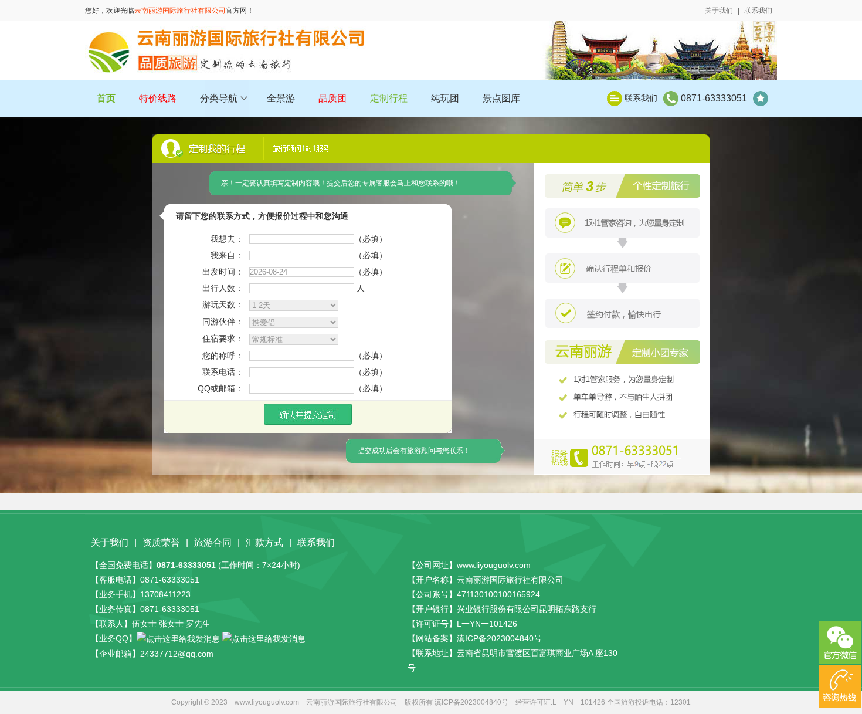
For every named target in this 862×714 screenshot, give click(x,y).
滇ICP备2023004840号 (499, 638)
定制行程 (389, 98)
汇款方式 (264, 542)
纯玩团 (445, 98)
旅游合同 (213, 542)
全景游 (281, 98)
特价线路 (158, 98)
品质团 (332, 98)
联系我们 (758, 10)
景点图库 (501, 98)
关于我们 (719, 10)
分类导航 (218, 98)
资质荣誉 (161, 542)
